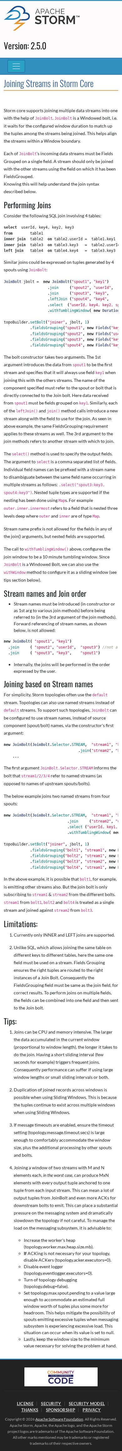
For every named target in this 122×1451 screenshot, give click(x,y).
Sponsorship (60, 1409)
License (25, 1403)
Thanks (29, 1409)
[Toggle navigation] (16, 66)
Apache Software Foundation (59, 1419)
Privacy (92, 1409)
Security (51, 1403)
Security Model (87, 1403)
